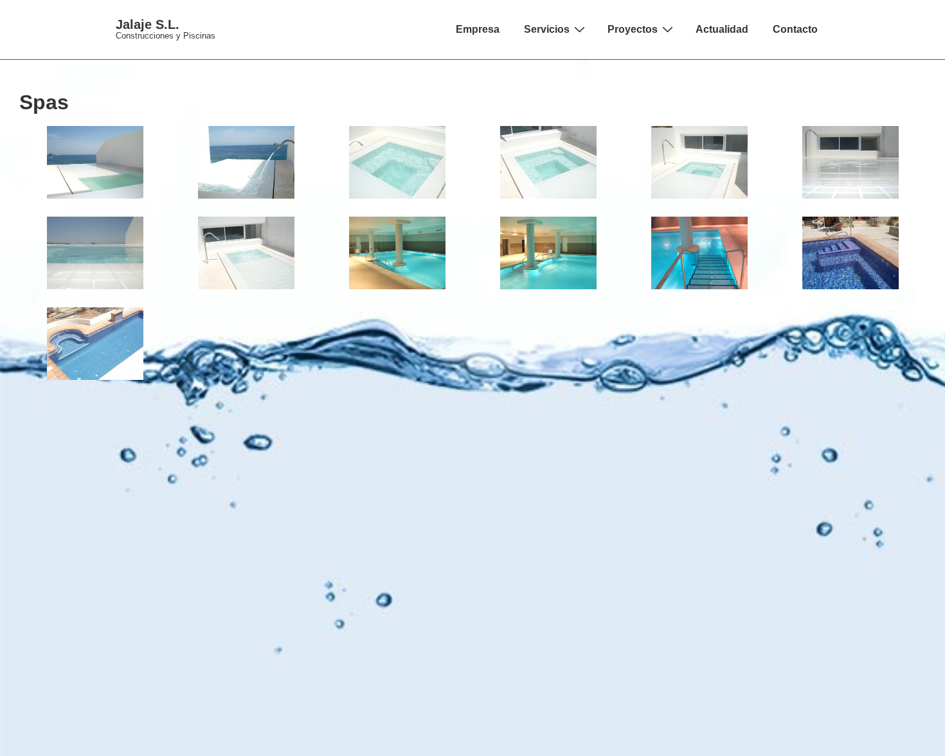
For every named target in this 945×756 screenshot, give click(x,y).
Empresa (478, 29)
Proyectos (633, 29)
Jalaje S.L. (147, 24)
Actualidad (722, 29)
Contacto (795, 29)
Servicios (547, 29)
